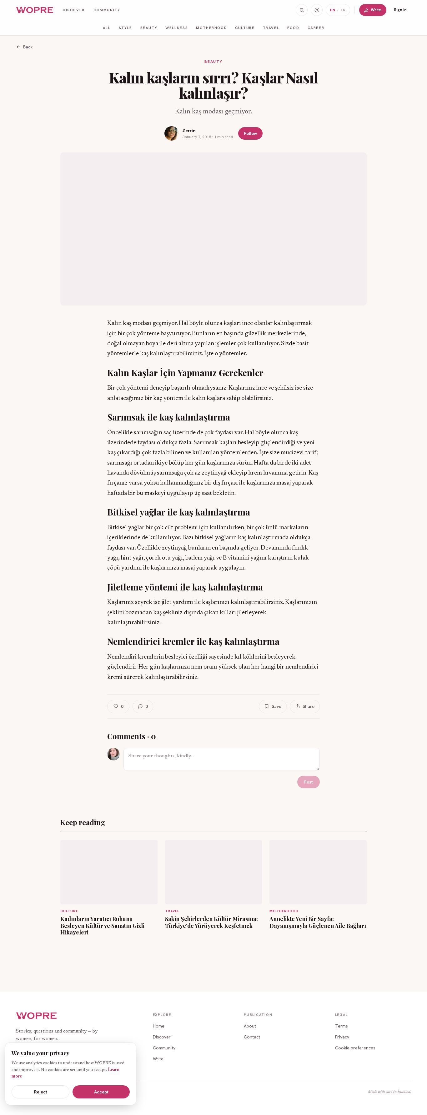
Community (106, 9)
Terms (341, 1026)
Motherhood (211, 27)
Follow (250, 133)
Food (293, 27)
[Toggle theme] (317, 10)
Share (308, 706)
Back (28, 47)
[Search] (302, 10)
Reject (40, 1092)
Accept (101, 1092)
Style (125, 27)
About (250, 1026)
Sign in (400, 9)
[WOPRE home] (35, 10)
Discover (74, 9)
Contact (252, 1037)
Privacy (342, 1037)
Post (308, 782)
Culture (244, 27)
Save (276, 706)
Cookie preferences (355, 1048)
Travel (271, 27)
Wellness (176, 27)
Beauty (149, 27)
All (107, 27)
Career (316, 27)
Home (158, 1026)
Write (376, 9)
